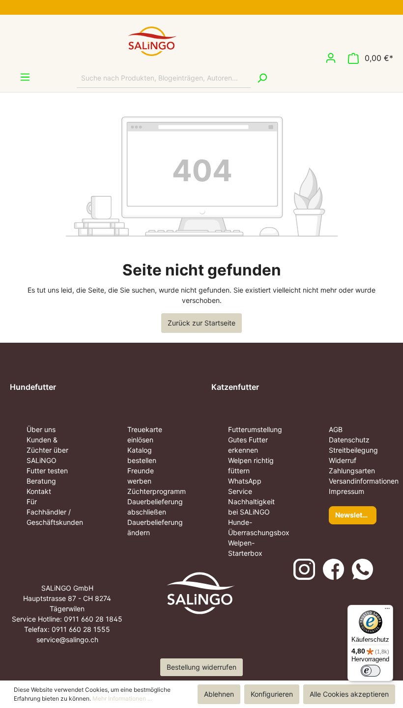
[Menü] (20, 77)
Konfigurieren (272, 694)
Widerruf (342, 460)
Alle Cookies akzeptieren (349, 694)
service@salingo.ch (67, 639)
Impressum (346, 491)
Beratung (41, 481)
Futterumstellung (255, 429)
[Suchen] (262, 78)
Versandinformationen (364, 481)
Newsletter (353, 515)
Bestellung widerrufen (201, 667)
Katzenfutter (235, 387)
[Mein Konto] (330, 58)
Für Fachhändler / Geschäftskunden (55, 511)
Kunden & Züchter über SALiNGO (47, 450)
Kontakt (39, 491)
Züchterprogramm (156, 491)
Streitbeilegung (353, 450)
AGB (336, 429)
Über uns (41, 429)
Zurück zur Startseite (201, 323)
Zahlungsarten (352, 470)
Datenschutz (349, 440)
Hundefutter (33, 387)
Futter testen (47, 470)
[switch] (370, 671)
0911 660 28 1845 (93, 619)
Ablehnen (219, 694)
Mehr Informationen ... (122, 698)
